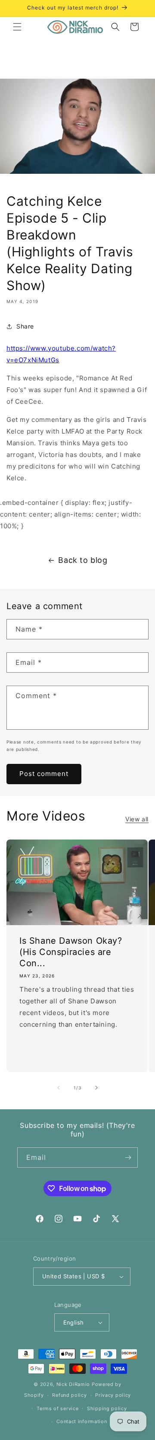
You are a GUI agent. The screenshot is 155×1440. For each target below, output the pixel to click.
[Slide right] (96, 1087)
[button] (17, 26)
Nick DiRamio (73, 1384)
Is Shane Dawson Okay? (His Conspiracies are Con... (70, 951)
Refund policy (69, 1395)
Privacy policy (113, 1395)
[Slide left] (58, 1087)
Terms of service (57, 1408)
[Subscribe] (127, 1157)
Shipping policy (107, 1408)
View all (137, 819)
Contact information (81, 1421)
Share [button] (25, 326)
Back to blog (82, 560)
